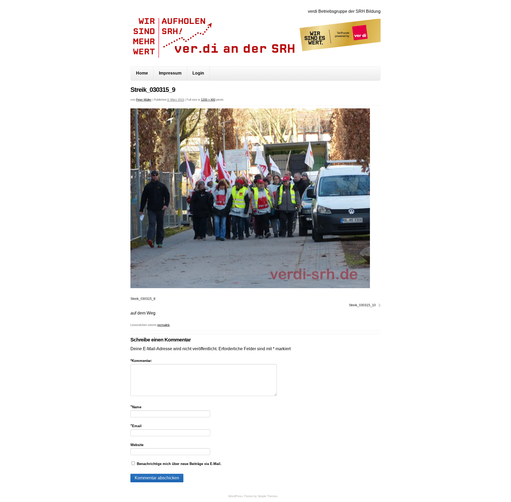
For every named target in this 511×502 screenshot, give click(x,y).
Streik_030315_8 (142, 299)
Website (136, 445)
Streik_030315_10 (362, 305)
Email (137, 426)
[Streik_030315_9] (250, 286)
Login (198, 73)
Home (142, 73)
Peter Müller (143, 99)
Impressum (170, 73)
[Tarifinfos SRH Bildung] (255, 53)
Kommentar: (141, 361)
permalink (163, 324)
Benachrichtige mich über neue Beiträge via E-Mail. (179, 464)
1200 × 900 (208, 99)
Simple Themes (268, 496)
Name (136, 407)
